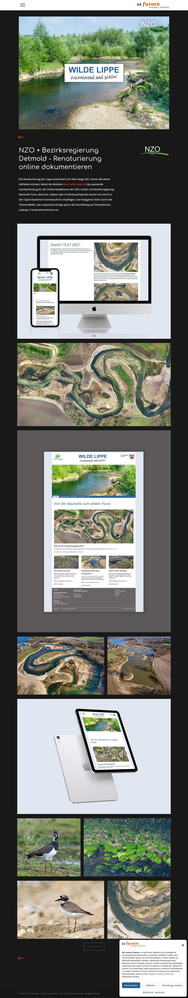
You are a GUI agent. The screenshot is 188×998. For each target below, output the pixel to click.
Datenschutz (148, 992)
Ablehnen (150, 985)
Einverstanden (131, 985)
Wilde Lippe (94, 946)
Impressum (160, 992)
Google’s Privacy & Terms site (161, 974)
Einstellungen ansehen (172, 985)
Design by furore (92, 993)
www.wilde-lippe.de (74, 184)
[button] (183, 945)
